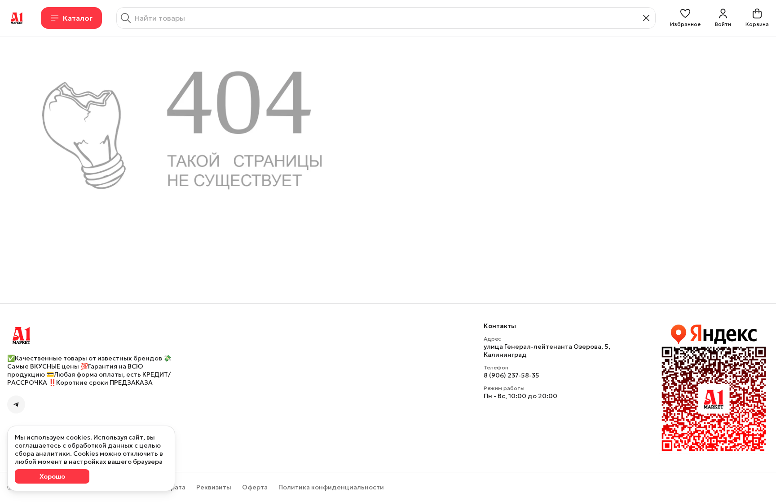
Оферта (255, 487)
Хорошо (52, 476)
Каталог (78, 17)
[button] (685, 18)
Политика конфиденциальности (331, 487)
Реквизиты (213, 487)
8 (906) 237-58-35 (511, 375)
